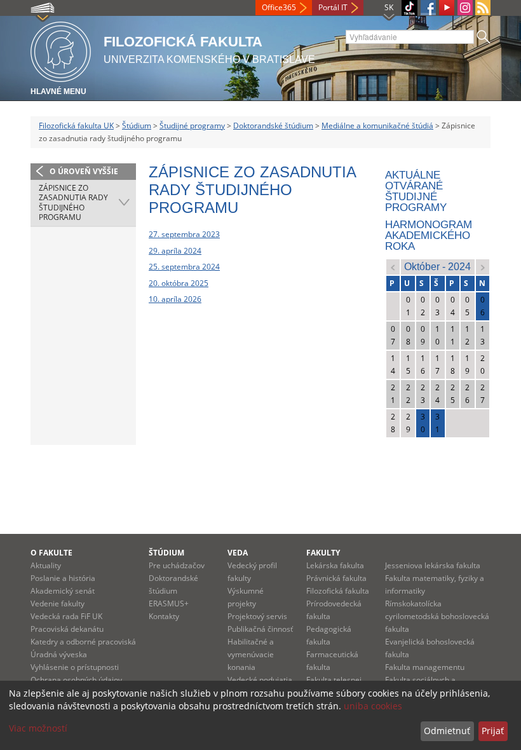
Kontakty (164, 616)
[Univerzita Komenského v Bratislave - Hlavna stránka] (60, 49)
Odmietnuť (447, 731)
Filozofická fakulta (337, 590)
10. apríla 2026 (175, 299)
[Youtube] (446, 7)
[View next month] (482, 266)
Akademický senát (62, 590)
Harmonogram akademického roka (428, 235)
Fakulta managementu (424, 667)
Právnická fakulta (336, 578)
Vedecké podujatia (259, 679)
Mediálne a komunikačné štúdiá (377, 125)
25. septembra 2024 (184, 266)
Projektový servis (257, 616)
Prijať (493, 731)
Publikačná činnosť (260, 629)
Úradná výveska (58, 654)
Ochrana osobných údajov (76, 679)
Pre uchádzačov (177, 565)
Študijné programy (192, 125)
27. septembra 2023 (184, 234)
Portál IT (333, 7)
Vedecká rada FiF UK (66, 616)
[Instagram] (465, 7)
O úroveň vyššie (84, 171)
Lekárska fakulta (335, 565)
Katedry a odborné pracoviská (83, 641)
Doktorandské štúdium (273, 125)
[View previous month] (392, 266)
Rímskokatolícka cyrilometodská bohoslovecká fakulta (437, 616)
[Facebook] (428, 7)
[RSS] (483, 7)
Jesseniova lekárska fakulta (432, 565)
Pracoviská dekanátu (67, 629)
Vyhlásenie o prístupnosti (74, 667)
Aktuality (45, 565)
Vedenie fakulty (57, 603)
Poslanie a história (62, 578)
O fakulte (51, 552)
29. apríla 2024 (175, 250)
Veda (237, 552)
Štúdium (136, 125)
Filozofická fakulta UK (76, 125)
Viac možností (38, 728)
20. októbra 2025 (178, 283)
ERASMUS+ (169, 603)
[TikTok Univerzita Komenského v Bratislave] (409, 8)
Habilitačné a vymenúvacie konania (250, 654)
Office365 (279, 7)
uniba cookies (373, 706)
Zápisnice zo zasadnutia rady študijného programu (73, 202)
